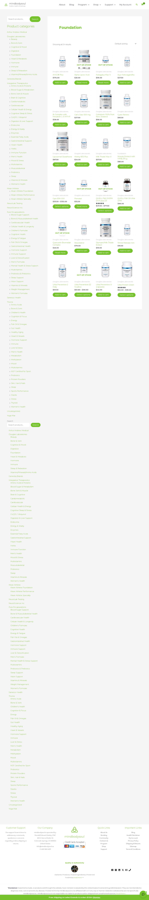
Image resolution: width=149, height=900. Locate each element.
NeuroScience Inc (15, 208)
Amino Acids (16, 305)
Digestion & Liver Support (22, 121)
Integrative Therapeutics (17, 83)
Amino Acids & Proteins (21, 86)
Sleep (13, 176)
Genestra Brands (14, 79)
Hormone (15, 63)
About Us (103, 832)
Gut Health (15, 328)
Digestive (15, 51)
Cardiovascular (17, 105)
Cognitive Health (18, 234)
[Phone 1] (130, 870)
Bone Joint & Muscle (20, 94)
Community (103, 838)
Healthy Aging (17, 332)
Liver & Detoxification (20, 258)
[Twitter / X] (123, 870)
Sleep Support (17, 277)
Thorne (10, 302)
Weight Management (20, 289)
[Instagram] (116, 870)
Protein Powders (18, 379)
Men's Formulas (18, 262)
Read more (82, 82)
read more (78, 877)
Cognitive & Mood (19, 47)
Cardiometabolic (18, 101)
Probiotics (15, 172)
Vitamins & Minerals (19, 180)
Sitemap (133, 846)
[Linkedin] (119, 870)
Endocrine (15, 125)
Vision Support (17, 281)
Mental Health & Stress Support (24, 266)
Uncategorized (13, 411)
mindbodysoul (17, 3)
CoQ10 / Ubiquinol (19, 117)
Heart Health (16, 145)
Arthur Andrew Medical (17, 32)
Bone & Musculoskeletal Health (24, 218)
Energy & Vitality (18, 129)
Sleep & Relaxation (19, 70)
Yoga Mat (11, 415)
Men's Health (16, 156)
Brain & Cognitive (18, 98)
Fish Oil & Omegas (19, 324)
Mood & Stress (17, 160)
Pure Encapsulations (15, 212)
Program (82, 4)
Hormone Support (19, 250)
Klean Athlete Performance (23, 195)
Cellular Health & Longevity (22, 226)
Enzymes (15, 133)
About (62, 4)
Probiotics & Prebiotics (20, 274)
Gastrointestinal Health (20, 246)
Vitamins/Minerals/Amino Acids (24, 74)
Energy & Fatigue (18, 238)
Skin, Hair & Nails (18, 383)
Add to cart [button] (60, 82)
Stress (13, 399)
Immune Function (18, 152)
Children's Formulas (19, 230)
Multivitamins (16, 164)
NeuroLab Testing (14, 203)
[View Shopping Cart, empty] (142, 5)
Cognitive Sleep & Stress (21, 113)
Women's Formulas (19, 293)
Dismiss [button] (96, 897)
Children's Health (18, 312)
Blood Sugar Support (20, 215)
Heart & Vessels (17, 336)
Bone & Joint (16, 43)
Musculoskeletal (18, 168)
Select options (61, 206)
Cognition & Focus (19, 316)
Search (35, 19)
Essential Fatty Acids (20, 137)
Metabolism (16, 356)
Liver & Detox (17, 348)
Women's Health (18, 184)
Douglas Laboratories (16, 36)
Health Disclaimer (133, 835)
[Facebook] (112, 870)
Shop (95, 4)
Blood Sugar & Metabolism (22, 90)
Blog (71, 4)
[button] (88, 4)
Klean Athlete (13, 188)
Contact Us (104, 841)
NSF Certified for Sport (21, 371)
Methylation (16, 359)
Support (109, 4)
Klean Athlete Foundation (22, 191)
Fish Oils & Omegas (19, 242)
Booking (104, 835)
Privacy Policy (133, 841)
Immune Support (18, 254)
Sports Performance (20, 391)
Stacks (14, 395)
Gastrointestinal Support (21, 141)
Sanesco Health (14, 297)
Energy (14, 320)
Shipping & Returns (133, 843)
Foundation (16, 55)
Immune (14, 67)
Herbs (13, 149)
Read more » (121, 893)
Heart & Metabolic (19, 59)
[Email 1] (126, 870)
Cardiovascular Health (20, 222)
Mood (13, 363)
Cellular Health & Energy (21, 109)
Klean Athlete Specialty (21, 199)
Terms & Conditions (133, 849)
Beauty (14, 39)
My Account (125, 4)
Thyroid (14, 403)
